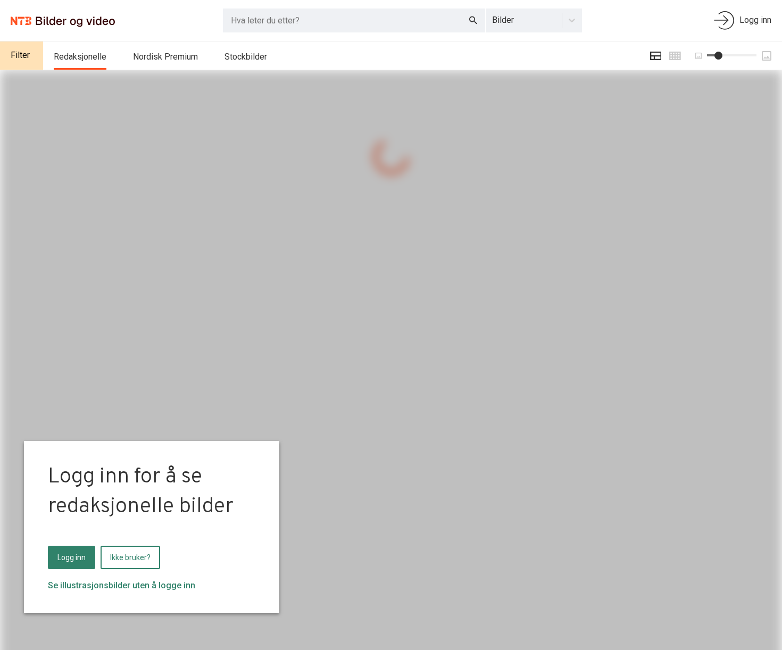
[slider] (718, 56)
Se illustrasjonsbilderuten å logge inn (121, 585)
